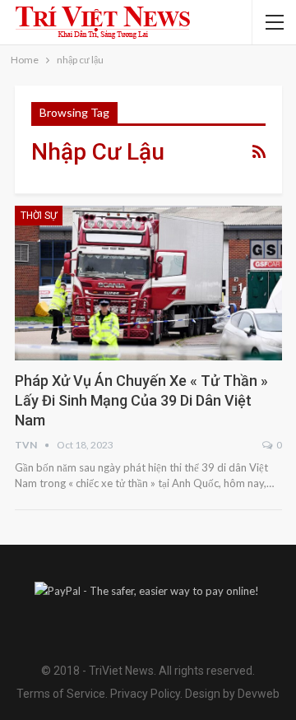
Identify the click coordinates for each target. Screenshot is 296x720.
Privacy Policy (145, 693)
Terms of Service (60, 693)
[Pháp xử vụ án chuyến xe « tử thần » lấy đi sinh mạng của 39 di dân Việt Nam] (148, 283)
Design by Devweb (231, 693)
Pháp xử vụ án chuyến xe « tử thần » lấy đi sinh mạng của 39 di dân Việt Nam (141, 400)
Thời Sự (39, 215)
